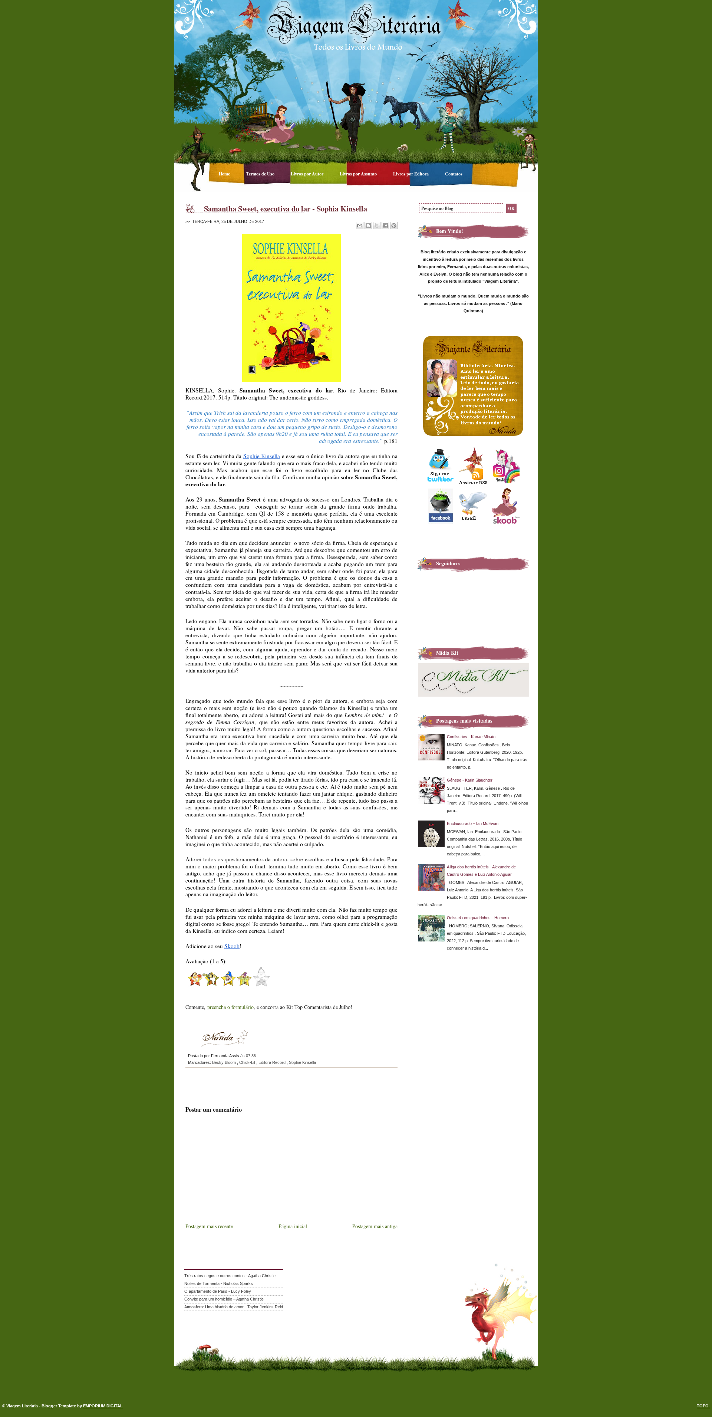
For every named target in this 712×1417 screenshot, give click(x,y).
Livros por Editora (411, 173)
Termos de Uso (261, 173)
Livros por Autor (307, 173)
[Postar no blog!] (368, 225)
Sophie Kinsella (302, 1062)
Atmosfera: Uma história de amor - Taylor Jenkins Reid (233, 1307)
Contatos (453, 173)
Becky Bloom (224, 1062)
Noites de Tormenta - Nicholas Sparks (218, 1283)
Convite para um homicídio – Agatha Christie (224, 1299)
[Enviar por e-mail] (359, 225)
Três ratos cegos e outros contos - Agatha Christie (230, 1275)
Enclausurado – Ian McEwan (472, 823)
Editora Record (272, 1062)
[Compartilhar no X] (376, 225)
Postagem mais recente (209, 1226)
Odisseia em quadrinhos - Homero (478, 917)
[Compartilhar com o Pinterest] (394, 225)
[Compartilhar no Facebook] (385, 225)
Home (225, 173)
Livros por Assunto (359, 173)
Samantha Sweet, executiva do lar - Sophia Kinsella (285, 208)
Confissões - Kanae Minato (471, 736)
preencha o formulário (230, 1006)
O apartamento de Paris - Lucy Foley (217, 1291)
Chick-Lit (247, 1062)
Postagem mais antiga (375, 1226)
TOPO (703, 1406)
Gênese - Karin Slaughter (469, 780)
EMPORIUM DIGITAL (103, 1406)
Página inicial (292, 1226)
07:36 (251, 1055)
